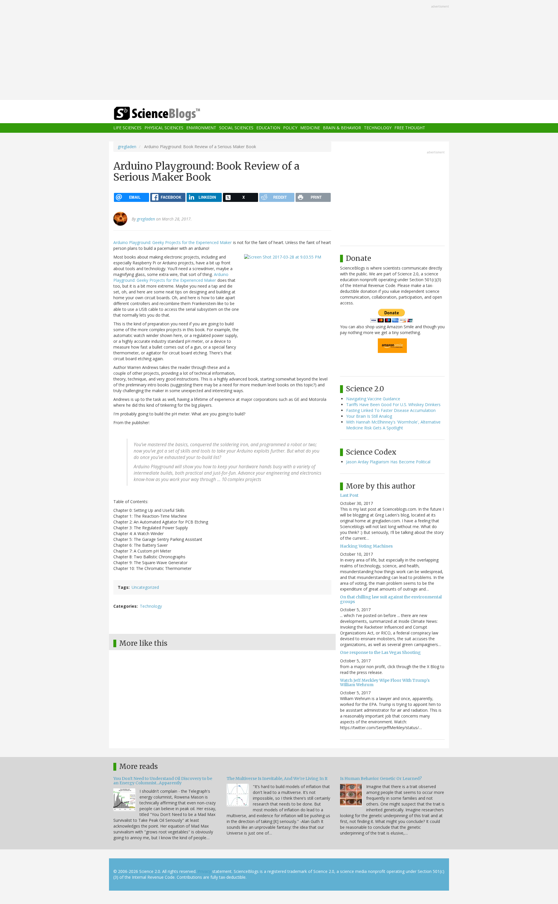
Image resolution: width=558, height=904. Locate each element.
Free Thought (409, 128)
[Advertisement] (279, 50)
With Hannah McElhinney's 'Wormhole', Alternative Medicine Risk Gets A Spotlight (393, 425)
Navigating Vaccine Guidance (373, 398)
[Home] (168, 114)
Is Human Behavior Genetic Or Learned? (381, 778)
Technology (377, 128)
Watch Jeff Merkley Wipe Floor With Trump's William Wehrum (385, 682)
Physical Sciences (163, 128)
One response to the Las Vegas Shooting (380, 652)
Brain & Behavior (342, 128)
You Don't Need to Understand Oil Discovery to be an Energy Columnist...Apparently (162, 780)
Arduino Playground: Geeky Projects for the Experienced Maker (172, 242)
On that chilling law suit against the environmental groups (391, 599)
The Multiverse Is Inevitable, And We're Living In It (277, 778)
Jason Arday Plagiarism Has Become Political (388, 461)
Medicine (310, 128)
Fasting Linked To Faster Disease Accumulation (391, 410)
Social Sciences (236, 128)
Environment (201, 128)
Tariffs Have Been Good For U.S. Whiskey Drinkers (393, 404)
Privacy (204, 871)
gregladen (127, 146)
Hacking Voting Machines (366, 546)
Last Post (349, 495)
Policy (290, 128)
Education (268, 128)
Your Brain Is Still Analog (369, 416)
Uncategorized (145, 587)
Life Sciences (127, 128)
